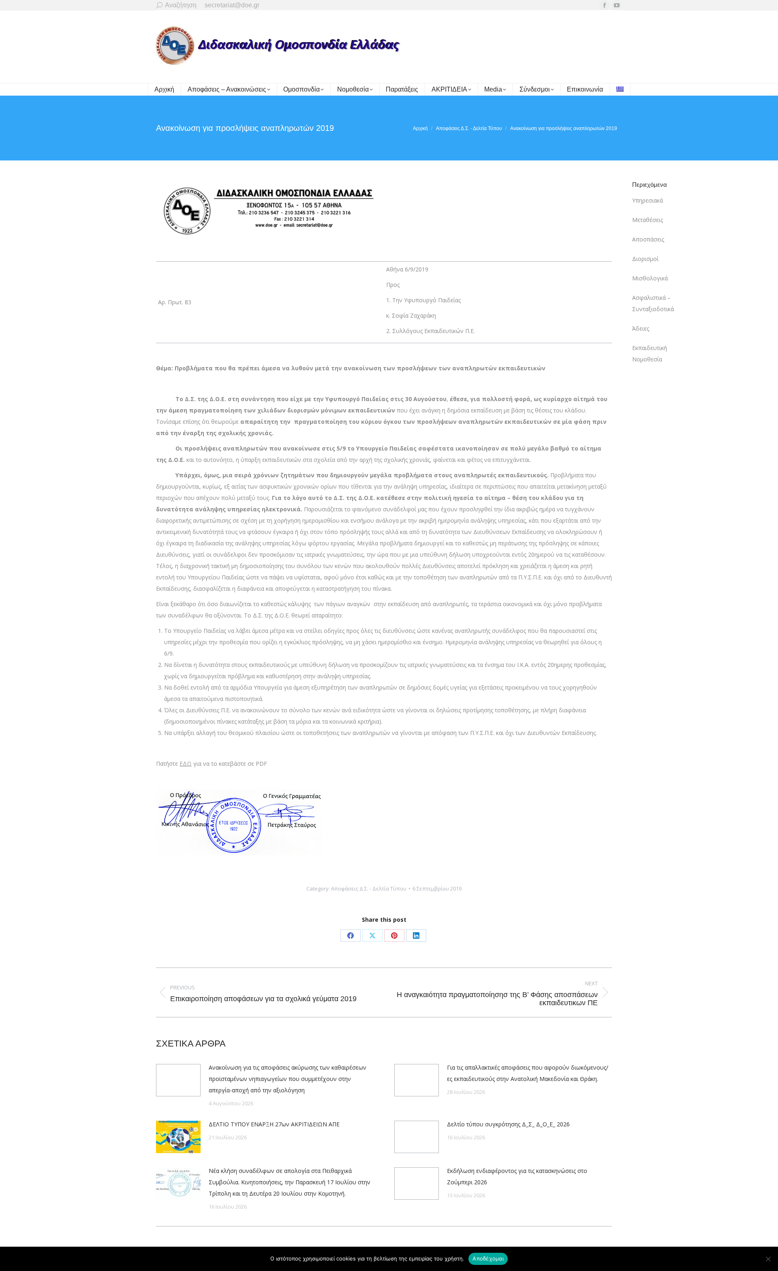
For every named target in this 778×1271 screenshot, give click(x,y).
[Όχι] (768, 1259)
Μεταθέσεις (647, 220)
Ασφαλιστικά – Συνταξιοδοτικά (653, 303)
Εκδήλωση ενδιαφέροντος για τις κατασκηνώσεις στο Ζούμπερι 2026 (517, 1176)
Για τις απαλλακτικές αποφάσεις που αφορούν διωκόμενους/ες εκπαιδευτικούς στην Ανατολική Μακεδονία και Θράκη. (527, 1073)
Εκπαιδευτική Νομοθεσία (649, 353)
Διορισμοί (645, 259)
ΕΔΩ (186, 763)
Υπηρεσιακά (647, 200)
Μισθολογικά (650, 278)
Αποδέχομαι (488, 1258)
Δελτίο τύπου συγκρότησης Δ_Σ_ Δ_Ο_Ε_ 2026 (508, 1124)
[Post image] (178, 1080)
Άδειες (640, 328)
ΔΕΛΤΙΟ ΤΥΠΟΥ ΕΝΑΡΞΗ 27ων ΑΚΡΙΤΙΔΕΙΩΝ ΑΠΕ (274, 1124)
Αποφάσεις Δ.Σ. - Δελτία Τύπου (368, 888)
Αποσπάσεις (648, 239)
